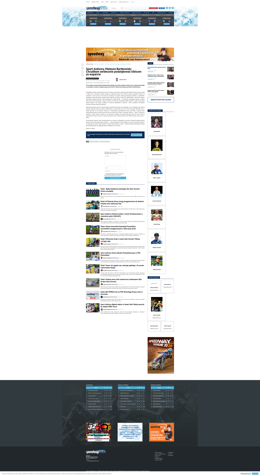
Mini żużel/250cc (106, 14)
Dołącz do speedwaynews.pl (124, 1)
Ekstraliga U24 (114, 12)
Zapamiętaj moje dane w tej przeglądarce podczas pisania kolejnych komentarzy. (114, 174)
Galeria (150, 63)
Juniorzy (98, 12)
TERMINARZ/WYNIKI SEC (161, 12)
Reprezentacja (90, 12)
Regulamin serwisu (113, 1)
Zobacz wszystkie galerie (161, 100)
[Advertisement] (130, 37)
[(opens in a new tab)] (93, 295)
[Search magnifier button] (122, 8)
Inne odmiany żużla (120, 14)
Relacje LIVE (168, 14)
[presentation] (84, 21)
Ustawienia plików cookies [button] (246, 473)
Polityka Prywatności (159, 458)
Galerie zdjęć (170, 455)
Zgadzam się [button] (255, 473)
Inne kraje (171, 12)
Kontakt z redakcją (158, 452)
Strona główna (89, 64)
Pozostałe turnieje (93, 14)
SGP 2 (153, 12)
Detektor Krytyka (145, 14)
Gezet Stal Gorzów (94, 141)
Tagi (87, 141)
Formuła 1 (158, 14)
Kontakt (107, 1)
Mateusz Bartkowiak (104, 141)
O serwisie (88, 1)
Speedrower (133, 14)
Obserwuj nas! (137, 135)
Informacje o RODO (158, 460)
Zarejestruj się (170, 452)
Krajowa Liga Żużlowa (136, 12)
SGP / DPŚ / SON (146, 12)
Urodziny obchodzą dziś (154, 277)
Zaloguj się (132, 1)
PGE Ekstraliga (105, 12)
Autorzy (102, 1)
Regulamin (157, 457)
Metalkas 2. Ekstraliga (124, 12)
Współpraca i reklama (95, 1)
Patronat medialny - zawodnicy (155, 110)
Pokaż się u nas (158, 455)
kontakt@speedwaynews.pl (93, 461)
